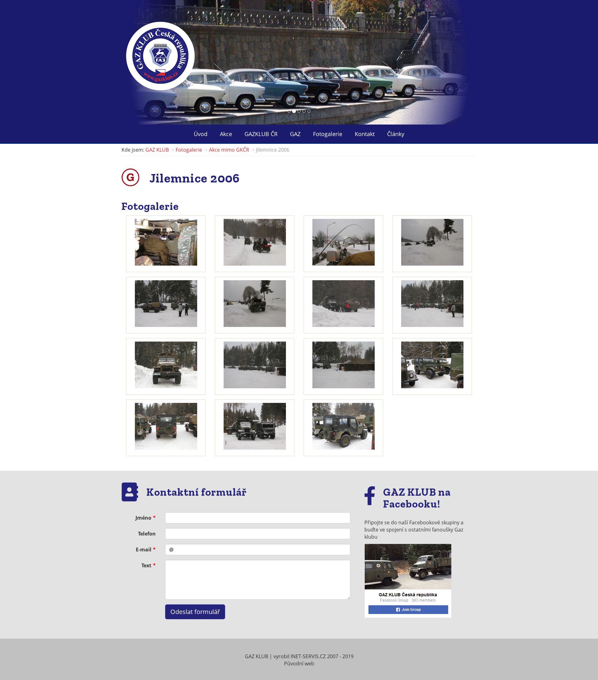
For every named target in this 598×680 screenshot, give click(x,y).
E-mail (143, 549)
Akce (226, 134)
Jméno (143, 517)
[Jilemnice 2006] (166, 242)
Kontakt (365, 134)
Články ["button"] (395, 134)
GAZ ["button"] (295, 134)
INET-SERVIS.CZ (308, 656)
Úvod (200, 134)
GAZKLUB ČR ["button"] (261, 134)
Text (146, 565)
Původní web (299, 663)
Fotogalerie (327, 134)
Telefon (147, 533)
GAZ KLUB (157, 149)
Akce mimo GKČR (229, 149)
